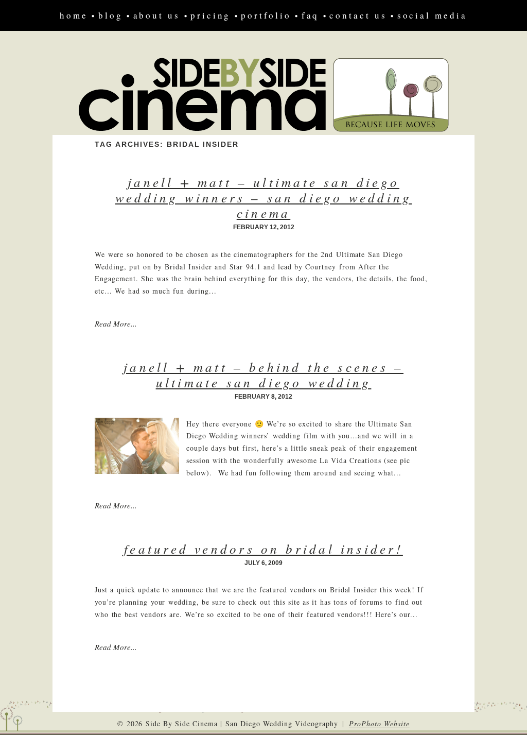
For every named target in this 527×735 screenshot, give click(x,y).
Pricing (210, 15)
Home (74, 15)
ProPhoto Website (379, 723)
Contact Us (358, 15)
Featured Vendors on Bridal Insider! (263, 548)
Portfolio (266, 15)
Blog (110, 15)
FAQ (311, 15)
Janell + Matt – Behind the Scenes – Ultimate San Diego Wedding (263, 374)
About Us (156, 15)
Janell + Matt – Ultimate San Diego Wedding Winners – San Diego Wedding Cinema (263, 197)
